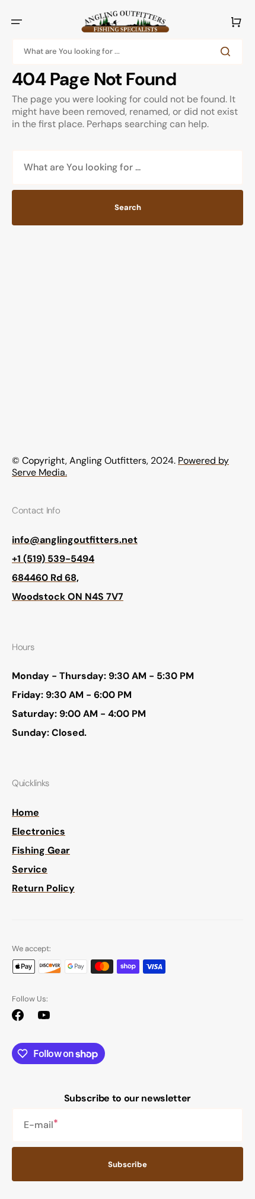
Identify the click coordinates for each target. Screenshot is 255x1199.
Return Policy (43, 888)
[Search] (227, 51)
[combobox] (127, 51)
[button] (17, 22)
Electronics (38, 831)
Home (25, 812)
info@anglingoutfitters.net (75, 540)
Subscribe (127, 1164)
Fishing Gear (41, 850)
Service (29, 869)
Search (127, 207)
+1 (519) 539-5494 (53, 558)
